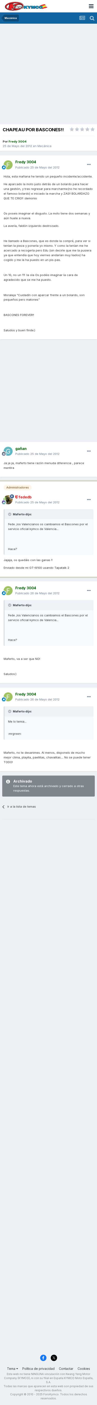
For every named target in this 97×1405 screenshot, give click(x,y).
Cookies (84, 1368)
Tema (11, 1368)
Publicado (37, 167)
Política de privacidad (38, 1368)
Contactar (66, 1368)
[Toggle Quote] (10, 514)
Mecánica (44, 146)
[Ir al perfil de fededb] (8, 499)
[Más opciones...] (88, 164)
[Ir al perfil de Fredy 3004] (8, 164)
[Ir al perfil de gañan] (8, 451)
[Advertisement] (48, 74)
